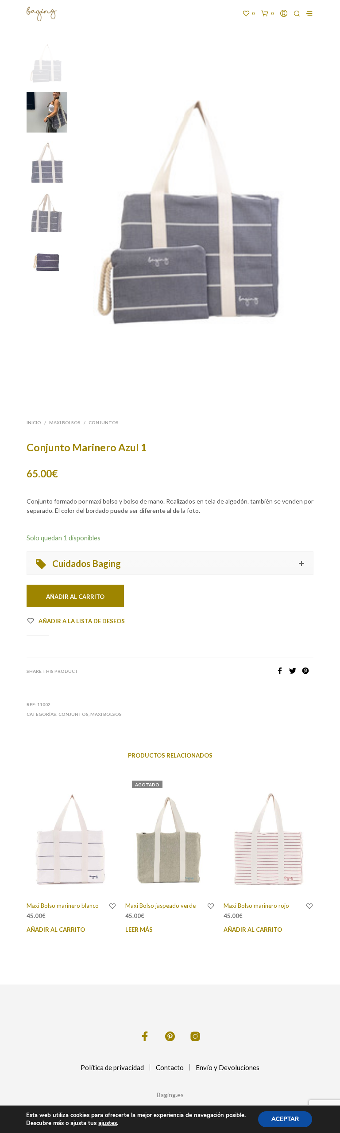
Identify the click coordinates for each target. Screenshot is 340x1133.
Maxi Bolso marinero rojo (256, 905)
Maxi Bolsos (65, 422)
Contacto (170, 1067)
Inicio (34, 422)
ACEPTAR (285, 1119)
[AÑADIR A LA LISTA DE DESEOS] (112, 906)
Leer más (139, 929)
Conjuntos (104, 422)
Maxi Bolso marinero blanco (63, 905)
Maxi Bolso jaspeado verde (160, 905)
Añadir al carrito (56, 929)
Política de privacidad (112, 1067)
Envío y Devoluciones (227, 1067)
